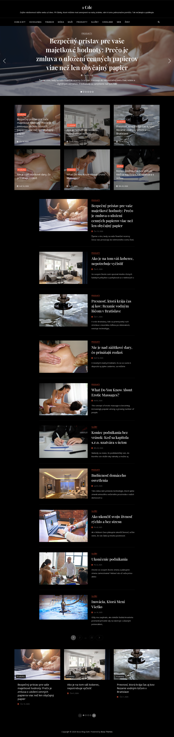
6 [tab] (92, 92)
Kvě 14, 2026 (24, 186)
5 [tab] (90, 92)
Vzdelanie (107, 22)
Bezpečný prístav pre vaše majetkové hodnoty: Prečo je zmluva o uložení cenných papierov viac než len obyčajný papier (35, 126)
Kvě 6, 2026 (73, 186)
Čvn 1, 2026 (122, 141)
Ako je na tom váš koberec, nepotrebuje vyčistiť (83, 131)
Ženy (127, 22)
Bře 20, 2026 (123, 186)
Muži (70, 22)
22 (92, 637)
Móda (61, 22)
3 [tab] (85, 92)
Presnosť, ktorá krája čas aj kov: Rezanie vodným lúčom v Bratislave (135, 130)
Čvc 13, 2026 (88, 75)
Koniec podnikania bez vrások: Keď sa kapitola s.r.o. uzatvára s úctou (135, 174)
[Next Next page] (99, 637)
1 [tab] (81, 92)
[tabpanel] (87, 61)
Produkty (82, 22)
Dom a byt (20, 22)
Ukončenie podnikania (109, 559)
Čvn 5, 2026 (73, 141)
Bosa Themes (106, 732)
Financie (49, 22)
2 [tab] (83, 92)
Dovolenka (35, 22)
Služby (94, 22)
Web (119, 22)
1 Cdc (87, 7)
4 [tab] (88, 92)
